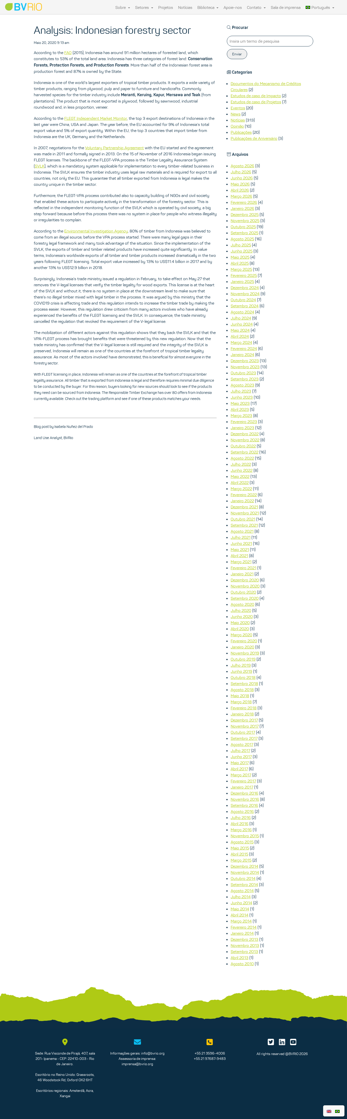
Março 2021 (241, 561)
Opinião (237, 126)
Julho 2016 (241, 817)
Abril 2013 (239, 957)
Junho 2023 (242, 397)
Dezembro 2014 (244, 866)
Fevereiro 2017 (243, 780)
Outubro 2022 (243, 445)
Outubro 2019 (243, 659)
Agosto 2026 (242, 165)
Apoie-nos (233, 7)
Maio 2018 (240, 695)
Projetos (165, 7)
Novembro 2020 (245, 586)
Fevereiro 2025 (244, 275)
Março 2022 (241, 488)
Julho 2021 (240, 537)
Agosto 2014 (242, 890)
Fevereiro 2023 (244, 421)
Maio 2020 (240, 622)
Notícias (185, 7)
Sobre (121, 7)
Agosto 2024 (242, 311)
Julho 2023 (241, 391)
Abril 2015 (239, 854)
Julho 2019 (241, 665)
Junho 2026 (242, 177)
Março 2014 (241, 921)
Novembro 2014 (245, 872)
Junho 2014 (241, 902)
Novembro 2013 (245, 945)
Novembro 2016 (245, 799)
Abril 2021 (239, 555)
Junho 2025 (242, 251)
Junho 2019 (241, 671)
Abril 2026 (240, 190)
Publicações (241, 132)
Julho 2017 (240, 750)
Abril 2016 (239, 823)
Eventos (238, 107)
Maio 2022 (240, 476)
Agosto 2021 (242, 531)
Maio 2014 (240, 908)
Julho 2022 (241, 464)
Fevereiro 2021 (243, 567)
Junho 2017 (241, 756)
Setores (142, 7)
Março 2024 (241, 342)
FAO (68, 52)
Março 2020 (241, 634)
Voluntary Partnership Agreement (114, 147)
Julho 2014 (241, 896)
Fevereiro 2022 (244, 494)
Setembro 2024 (245, 305)
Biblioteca (206, 7)
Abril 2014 (239, 914)
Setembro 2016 (244, 805)
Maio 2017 (240, 762)
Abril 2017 (239, 768)
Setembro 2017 (244, 738)
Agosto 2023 (242, 385)
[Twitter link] (270, 1043)
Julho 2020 (241, 610)
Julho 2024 (241, 318)
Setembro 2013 (244, 951)
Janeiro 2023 (242, 427)
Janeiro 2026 (242, 208)
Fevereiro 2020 (244, 640)
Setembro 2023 (245, 378)
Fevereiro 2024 (244, 348)
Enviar (237, 54)
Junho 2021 (241, 543)
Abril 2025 (240, 263)
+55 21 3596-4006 (210, 1053)
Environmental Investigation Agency (96, 230)
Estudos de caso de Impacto (256, 95)
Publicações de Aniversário (254, 138)
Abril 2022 (240, 482)
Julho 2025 (241, 244)
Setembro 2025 (244, 232)
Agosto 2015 (242, 841)
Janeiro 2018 (242, 713)
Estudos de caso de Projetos (256, 101)
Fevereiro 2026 (244, 202)
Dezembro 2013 (244, 939)
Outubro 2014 (243, 878)
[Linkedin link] (282, 1043)
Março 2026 (241, 196)
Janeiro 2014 (242, 933)
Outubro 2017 (243, 732)
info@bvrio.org (153, 1053)
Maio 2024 (240, 330)
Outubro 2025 (243, 226)
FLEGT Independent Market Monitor (95, 118)
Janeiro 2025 (242, 281)
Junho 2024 (242, 324)
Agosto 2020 (242, 604)
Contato (254, 7)
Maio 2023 (240, 403)
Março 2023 (241, 415)
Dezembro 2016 (244, 793)
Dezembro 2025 (245, 214)
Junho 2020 (242, 616)
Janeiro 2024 (242, 354)
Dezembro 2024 (245, 287)
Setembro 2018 (244, 683)
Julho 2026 (241, 171)
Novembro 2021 (245, 512)
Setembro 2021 (244, 525)
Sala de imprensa (286, 7)
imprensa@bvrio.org (137, 1064)
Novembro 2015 (245, 835)
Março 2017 (241, 774)
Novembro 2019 (245, 653)
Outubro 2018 (243, 677)
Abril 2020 (240, 628)
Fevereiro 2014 (244, 927)
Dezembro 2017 (244, 720)
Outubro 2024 (243, 299)
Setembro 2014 (244, 884)
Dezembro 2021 (244, 506)
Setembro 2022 (244, 452)
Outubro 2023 (243, 372)
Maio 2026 (240, 184)
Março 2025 (241, 269)
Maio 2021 (240, 549)
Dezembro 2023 (245, 360)
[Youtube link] (293, 1043)
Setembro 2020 (245, 598)
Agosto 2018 (242, 689)
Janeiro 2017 (242, 787)
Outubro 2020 (243, 592)
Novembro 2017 (245, 726)
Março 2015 (241, 860)
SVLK (39, 166)
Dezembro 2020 (245, 579)
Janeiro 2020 (242, 646)
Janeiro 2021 (242, 573)
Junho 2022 (242, 470)
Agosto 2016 (242, 811)
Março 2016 (241, 829)
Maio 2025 (240, 257)
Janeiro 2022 (242, 500)
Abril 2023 (240, 409)
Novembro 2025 (245, 220)
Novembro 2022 (245, 439)
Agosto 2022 (242, 458)
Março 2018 (241, 701)
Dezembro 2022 (245, 433)
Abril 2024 (240, 336)
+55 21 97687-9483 (210, 1058)
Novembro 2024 (245, 293)
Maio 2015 (240, 847)
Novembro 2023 (245, 366)
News (236, 113)
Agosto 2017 (242, 744)
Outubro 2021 (243, 519)
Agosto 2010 (242, 963)
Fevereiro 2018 (244, 707)
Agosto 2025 (242, 238)
